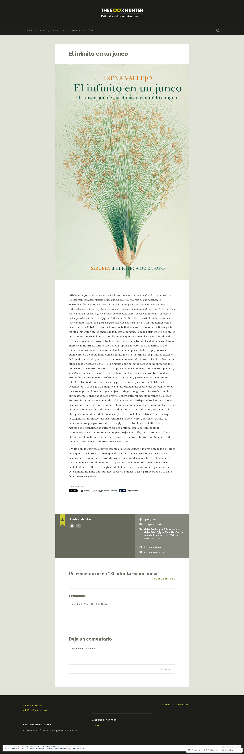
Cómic (91, 30)
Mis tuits (97, 725)
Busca (218, 30)
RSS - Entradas (34, 705)
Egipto (160, 532)
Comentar (165, 669)
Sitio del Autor (78, 525)
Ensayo (57, 30)
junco (146, 538)
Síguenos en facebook (175, 705)
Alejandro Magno (153, 529)
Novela (76, 30)
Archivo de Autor (72, 525)
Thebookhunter (36, 30)
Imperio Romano (153, 535)
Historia (157, 524)
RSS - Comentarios (36, 710)
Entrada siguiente (153, 552)
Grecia (179, 532)
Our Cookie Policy (79, 748)
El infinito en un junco (98, 53)
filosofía (169, 532)
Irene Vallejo (171, 535)
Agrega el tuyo (164, 578)
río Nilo (155, 538)
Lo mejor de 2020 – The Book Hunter (89, 604)
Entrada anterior (153, 547)
